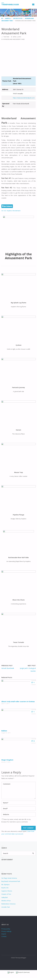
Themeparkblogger (10, 4)
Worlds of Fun (6, 901)
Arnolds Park (5, 907)
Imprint (3, 934)
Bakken (4, 731)
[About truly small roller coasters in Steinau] (18, 690)
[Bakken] (18, 719)
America (8, 18)
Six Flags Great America (9, 878)
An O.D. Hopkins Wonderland (10, 211)
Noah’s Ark (4, 888)
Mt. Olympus (5, 884)
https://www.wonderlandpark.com (24, 98)
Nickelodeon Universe (8, 904)
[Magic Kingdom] (18, 748)
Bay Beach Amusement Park (10, 881)
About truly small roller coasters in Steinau (18, 701)
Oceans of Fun (6, 894)
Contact (3, 936)
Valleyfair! (4, 897)
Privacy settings (6, 931)
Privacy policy (5, 929)
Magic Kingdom (7, 760)
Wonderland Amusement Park (14, 39)
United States (18, 18)
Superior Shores (6, 891)
